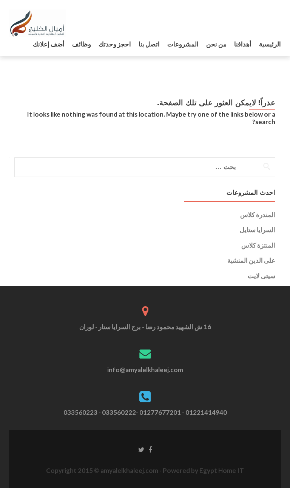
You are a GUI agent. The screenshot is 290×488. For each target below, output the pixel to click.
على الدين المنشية (251, 260)
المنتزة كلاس (258, 245)
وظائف (81, 44)
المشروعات (183, 44)
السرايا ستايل (257, 230)
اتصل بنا (149, 44)
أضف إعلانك (49, 44)
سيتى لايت (261, 276)
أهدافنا (242, 44)
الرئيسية (270, 44)
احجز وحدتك (115, 44)
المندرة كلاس (257, 215)
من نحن (216, 44)
